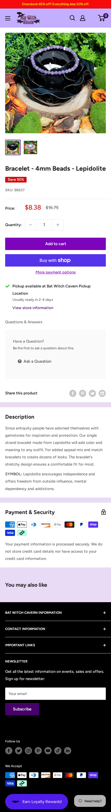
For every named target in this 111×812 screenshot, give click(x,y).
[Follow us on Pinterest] (38, 750)
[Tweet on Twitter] (92, 393)
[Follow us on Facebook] (8, 750)
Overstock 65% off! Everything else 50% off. (55, 4)
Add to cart (55, 243)
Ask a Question (36, 361)
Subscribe (22, 709)
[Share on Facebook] (72, 393)
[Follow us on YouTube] (48, 750)
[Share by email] (102, 393)
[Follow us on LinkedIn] (67, 750)
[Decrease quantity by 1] (30, 224)
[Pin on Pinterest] (82, 393)
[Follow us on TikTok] (57, 750)
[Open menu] (7, 18)
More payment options (56, 272)
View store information (32, 307)
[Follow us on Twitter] (18, 750)
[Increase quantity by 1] (57, 224)
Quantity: (13, 224)
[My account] (82, 18)
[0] (101, 18)
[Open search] (72, 18)
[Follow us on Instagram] (28, 750)
